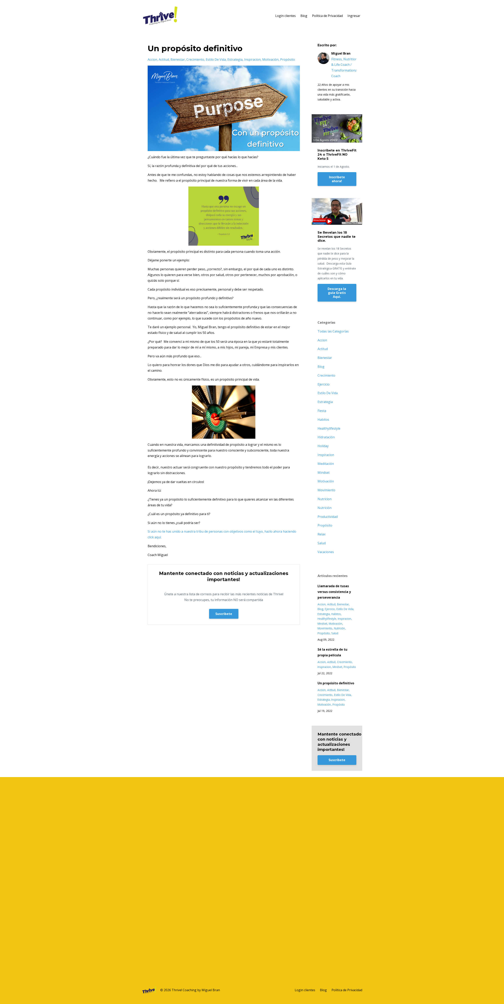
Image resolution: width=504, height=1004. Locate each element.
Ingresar (353, 16)
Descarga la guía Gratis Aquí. (337, 293)
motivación (270, 59)
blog (321, 366)
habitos (323, 419)
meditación (326, 464)
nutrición (325, 508)
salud (322, 543)
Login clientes (285, 16)
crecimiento (195, 59)
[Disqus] (252, 826)
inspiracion (252, 59)
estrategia (235, 59)
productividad (328, 517)
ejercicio (324, 384)
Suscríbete (223, 614)
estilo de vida (216, 59)
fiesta (322, 411)
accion (152, 59)
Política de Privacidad (327, 16)
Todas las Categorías (333, 331)
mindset (324, 472)
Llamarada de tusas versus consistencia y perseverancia (334, 592)
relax (321, 534)
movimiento (326, 490)
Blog (303, 16)
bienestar (177, 59)
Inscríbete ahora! (337, 179)
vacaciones (326, 552)
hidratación (326, 437)
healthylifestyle (329, 428)
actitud (164, 59)
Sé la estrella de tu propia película (332, 652)
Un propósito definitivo (336, 683)
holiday (323, 446)
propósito (287, 59)
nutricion (325, 499)
